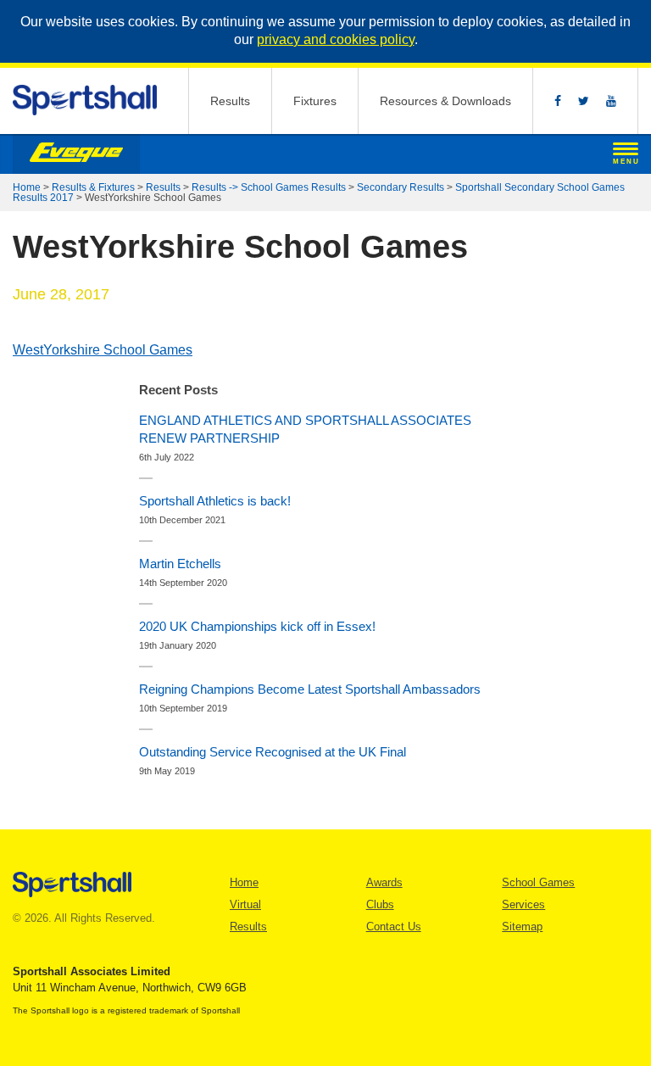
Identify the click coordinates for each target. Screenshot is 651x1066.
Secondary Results (400, 187)
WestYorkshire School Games (102, 350)
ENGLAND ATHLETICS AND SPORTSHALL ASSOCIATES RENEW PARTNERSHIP (305, 429)
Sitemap (522, 926)
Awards (384, 882)
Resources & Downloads (445, 101)
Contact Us (393, 926)
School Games (538, 882)
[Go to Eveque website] (76, 154)
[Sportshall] (86, 100)
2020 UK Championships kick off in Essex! (257, 626)
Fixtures (315, 101)
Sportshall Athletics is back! (215, 501)
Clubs (380, 904)
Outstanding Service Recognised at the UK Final (272, 752)
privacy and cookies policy (336, 39)
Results (230, 101)
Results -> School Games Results (269, 187)
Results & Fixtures (93, 187)
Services (523, 904)
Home (27, 187)
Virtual (245, 904)
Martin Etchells (180, 563)
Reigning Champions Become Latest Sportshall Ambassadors (310, 689)
